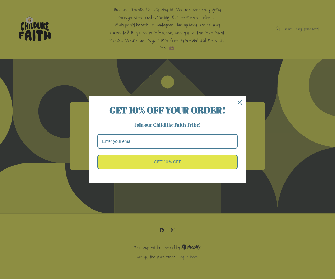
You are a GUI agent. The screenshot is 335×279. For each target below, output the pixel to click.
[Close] (239, 102)
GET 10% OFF (167, 162)
